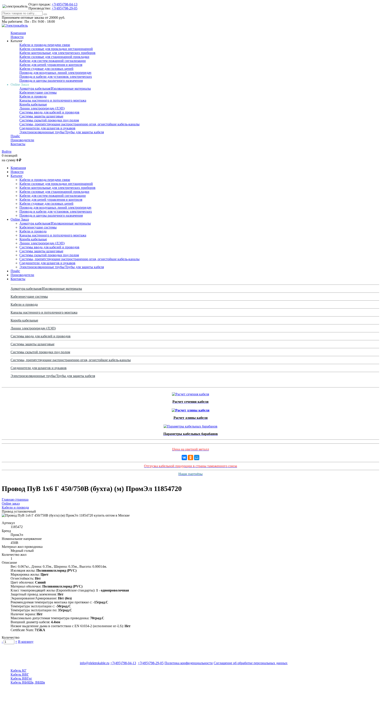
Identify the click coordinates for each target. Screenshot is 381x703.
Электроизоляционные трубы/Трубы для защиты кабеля (61, 132)
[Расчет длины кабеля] (190, 409)
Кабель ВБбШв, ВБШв (28, 682)
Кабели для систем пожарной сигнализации (52, 61)
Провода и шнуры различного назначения (51, 80)
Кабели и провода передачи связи (44, 45)
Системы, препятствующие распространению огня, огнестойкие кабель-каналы (79, 124)
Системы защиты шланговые (41, 116)
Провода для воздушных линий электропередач (55, 72)
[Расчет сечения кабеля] (190, 393)
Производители (22, 140)
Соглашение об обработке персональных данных (251, 663)
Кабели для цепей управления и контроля (50, 65)
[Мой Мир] (196, 457)
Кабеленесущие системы (38, 92)
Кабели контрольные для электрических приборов (57, 53)
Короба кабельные (33, 104)
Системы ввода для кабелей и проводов (49, 112)
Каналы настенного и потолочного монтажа (52, 100)
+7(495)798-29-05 (64, 8)
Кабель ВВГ (20, 674)
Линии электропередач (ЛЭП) (42, 108)
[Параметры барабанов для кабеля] (190, 425)
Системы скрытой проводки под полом (49, 120)
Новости (17, 37)
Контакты (18, 144)
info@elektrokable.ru (94, 663)
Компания (18, 33)
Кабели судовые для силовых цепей (46, 69)
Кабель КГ (18, 670)
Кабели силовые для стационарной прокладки (54, 57)
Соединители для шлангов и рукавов (47, 128)
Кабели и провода (33, 96)
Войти (6, 151)
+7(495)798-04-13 (64, 4)
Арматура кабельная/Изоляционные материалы (55, 88)
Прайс (15, 136)
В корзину (26, 641)
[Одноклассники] (190, 457)
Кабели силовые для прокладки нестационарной (56, 49)
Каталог (17, 176)
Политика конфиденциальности (188, 663)
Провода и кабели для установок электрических (55, 76)
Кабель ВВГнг (21, 678)
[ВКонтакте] (184, 457)
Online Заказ (20, 219)
